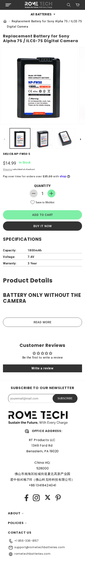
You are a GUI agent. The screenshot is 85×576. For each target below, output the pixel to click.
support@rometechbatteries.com (39, 547)
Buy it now (42, 226)
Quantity (42, 186)
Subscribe (65, 398)
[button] (8, 5)
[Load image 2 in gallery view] (42, 138)
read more (42, 322)
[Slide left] (4, 139)
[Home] (5, 21)
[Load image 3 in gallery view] (65, 138)
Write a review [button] (42, 368)
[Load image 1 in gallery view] (20, 138)
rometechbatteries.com (32, 554)
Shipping (7, 169)
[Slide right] (80, 139)
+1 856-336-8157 (26, 541)
